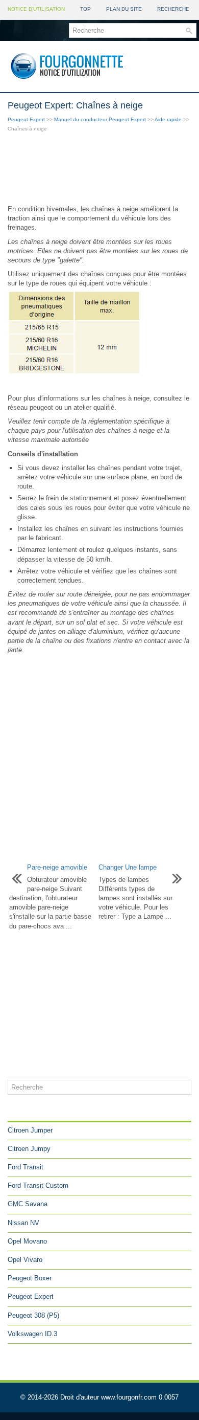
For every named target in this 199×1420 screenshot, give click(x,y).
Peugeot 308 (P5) (33, 1315)
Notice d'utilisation (36, 9)
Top (85, 9)
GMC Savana (27, 1204)
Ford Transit (25, 1167)
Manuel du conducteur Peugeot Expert (100, 119)
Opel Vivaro (25, 1259)
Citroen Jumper (30, 1130)
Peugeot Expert (26, 119)
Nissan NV (23, 1223)
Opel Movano (27, 1241)
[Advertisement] (99, 169)
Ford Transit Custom (38, 1185)
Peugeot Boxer (30, 1278)
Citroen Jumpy (29, 1148)
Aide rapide (168, 119)
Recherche (173, 9)
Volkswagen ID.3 (32, 1334)
